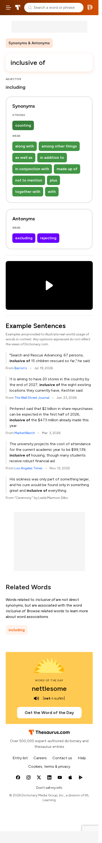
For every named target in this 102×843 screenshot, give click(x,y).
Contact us (62, 758)
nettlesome (49, 688)
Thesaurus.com (17, 7)
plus (53, 180)
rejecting (48, 238)
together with (27, 191)
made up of (67, 169)
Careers (40, 758)
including (17, 630)
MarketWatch (24, 433)
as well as (23, 157)
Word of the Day (49, 680)
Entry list (20, 758)
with (52, 191)
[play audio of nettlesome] (36, 698)
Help (82, 758)
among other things (59, 146)
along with (24, 146)
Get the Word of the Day (49, 712)
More (61, 43)
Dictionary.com (90, 7)
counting (23, 125)
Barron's (20, 368)
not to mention (28, 180)
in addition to (52, 157)
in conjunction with (32, 169)
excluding (23, 238)
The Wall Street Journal (31, 398)
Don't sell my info (49, 788)
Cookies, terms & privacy (49, 766)
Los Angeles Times (28, 468)
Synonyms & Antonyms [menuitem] (29, 43)
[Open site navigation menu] (8, 7)
